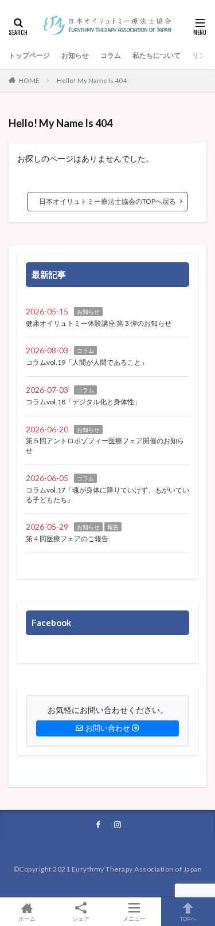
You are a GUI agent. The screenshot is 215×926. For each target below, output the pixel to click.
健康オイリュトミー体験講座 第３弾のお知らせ (98, 323)
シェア (80, 918)
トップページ (29, 55)
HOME (29, 80)
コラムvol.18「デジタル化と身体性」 (83, 401)
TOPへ (188, 918)
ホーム (27, 918)
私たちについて (156, 55)
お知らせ (75, 55)
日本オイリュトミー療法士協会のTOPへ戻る (107, 201)
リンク (202, 55)
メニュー (134, 918)
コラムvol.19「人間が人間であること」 (87, 362)
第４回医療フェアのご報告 (67, 538)
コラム (110, 55)
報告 (113, 526)
